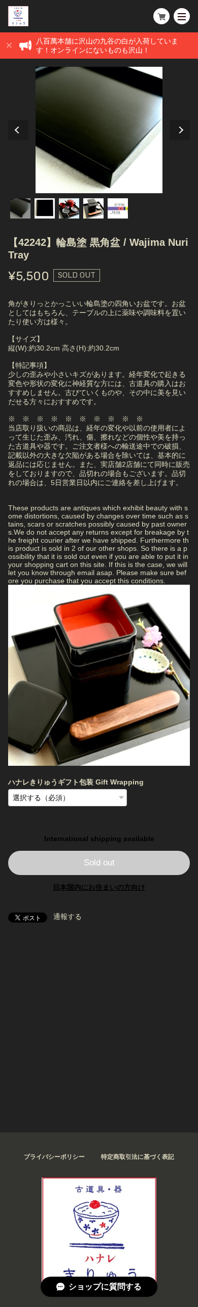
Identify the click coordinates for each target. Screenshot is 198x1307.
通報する (67, 916)
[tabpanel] (99, 130)
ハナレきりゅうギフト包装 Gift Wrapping (76, 782)
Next (180, 130)
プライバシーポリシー (54, 1156)
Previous (18, 130)
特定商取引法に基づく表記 (137, 1156)
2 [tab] (45, 208)
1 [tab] (20, 208)
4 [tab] (93, 208)
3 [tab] (69, 208)
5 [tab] (118, 208)
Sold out (99, 862)
